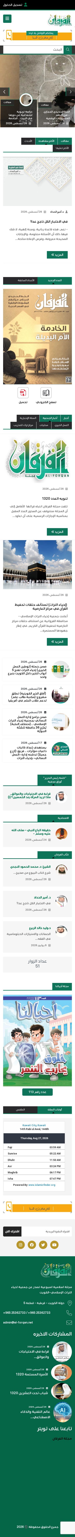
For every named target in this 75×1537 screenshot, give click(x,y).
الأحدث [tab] (28, 141)
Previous (4, 92)
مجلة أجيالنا (62, 986)
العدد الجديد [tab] (55, 280)
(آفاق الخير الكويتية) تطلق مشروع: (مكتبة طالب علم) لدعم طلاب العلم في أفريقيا (27, 697)
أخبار (66, 418)
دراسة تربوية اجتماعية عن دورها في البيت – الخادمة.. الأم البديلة (28, 231)
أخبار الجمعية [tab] (50, 418)
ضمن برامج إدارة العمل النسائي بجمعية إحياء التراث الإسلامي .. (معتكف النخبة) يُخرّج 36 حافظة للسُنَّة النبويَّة (27, 724)
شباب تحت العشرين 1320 (29, 1393)
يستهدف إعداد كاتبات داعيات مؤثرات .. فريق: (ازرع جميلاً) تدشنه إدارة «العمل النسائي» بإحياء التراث (28, 753)
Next (70, 92)
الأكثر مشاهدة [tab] (46, 141)
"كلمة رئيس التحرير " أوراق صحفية (54, 779)
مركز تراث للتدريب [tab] (23, 425)
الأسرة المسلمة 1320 (32, 1374)
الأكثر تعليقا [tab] (62, 148)
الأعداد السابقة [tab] (26, 280)
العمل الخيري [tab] (62, 425)
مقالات (65, 141)
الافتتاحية (63, 818)
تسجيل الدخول (12, 5)
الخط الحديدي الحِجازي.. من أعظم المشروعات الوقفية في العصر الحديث (28, 170)
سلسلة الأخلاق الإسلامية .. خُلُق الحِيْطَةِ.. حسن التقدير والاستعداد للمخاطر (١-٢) (28, 252)
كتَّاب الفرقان (61, 854)
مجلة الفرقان (62, 1438)
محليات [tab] (44, 425)
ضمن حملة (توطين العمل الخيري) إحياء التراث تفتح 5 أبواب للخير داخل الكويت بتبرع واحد (27, 672)
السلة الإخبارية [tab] (28, 418)
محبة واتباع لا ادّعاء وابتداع (31, 210)
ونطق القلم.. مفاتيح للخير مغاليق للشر (27, 191)
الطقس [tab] (20, 1109)
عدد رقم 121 (37, 1092)
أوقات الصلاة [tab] (55, 1109)
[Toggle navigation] (7, 19)
